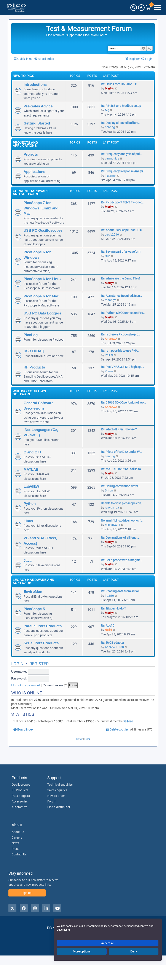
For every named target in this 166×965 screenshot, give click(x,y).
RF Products (34, 367)
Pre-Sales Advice (38, 106)
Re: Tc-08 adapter (112, 642)
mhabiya (111, 300)
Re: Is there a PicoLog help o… (120, 334)
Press (15, 848)
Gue (107, 256)
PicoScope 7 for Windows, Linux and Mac (41, 208)
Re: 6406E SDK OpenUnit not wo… (123, 402)
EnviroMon (33, 591)
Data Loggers (21, 796)
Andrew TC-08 (114, 647)
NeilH (108, 630)
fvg (107, 110)
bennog (110, 127)
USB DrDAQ (34, 351)
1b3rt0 (109, 595)
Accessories (20, 801)
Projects (31, 154)
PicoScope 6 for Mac (41, 296)
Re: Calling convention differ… (120, 486)
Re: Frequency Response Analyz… (123, 171)
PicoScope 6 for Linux (42, 279)
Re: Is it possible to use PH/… (120, 350)
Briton (109, 490)
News (15, 843)
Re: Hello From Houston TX (119, 84)
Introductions (35, 84)
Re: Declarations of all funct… (120, 537)
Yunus (109, 371)
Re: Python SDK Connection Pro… (123, 312)
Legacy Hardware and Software (33, 581)
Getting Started (37, 123)
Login (17, 664)
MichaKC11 (112, 524)
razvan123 (112, 507)
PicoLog (31, 335)
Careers (17, 837)
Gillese (128, 721)
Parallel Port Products (43, 626)
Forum (51, 801)
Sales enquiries (57, 790)
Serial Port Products (41, 643)
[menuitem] (147, 59)
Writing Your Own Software (29, 392)
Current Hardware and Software (31, 192)
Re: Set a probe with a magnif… (121, 560)
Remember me (53, 685)
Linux (28, 521)
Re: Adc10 (107, 625)
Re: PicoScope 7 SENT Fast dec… (122, 202)
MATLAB (31, 469)
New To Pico (24, 76)
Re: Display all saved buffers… (120, 122)
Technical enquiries (60, 784)
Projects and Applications (25, 144)
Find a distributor (58, 807)
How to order (56, 796)
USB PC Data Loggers (42, 313)
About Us (18, 832)
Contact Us (19, 854)
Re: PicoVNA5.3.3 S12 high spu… (122, 366)
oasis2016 (112, 234)
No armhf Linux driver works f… (121, 520)
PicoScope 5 (34, 609)
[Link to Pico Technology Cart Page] (148, 7)
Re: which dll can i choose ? (119, 429)
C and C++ (33, 452)
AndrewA (111, 338)
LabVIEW (31, 486)
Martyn (110, 88)
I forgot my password (25, 685)
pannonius (112, 158)
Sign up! (27, 893)
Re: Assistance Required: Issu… (121, 295)
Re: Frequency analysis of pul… (121, 154)
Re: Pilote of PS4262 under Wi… (121, 451)
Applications (34, 171)
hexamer (111, 175)
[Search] (133, 7)
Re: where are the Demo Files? (120, 278)
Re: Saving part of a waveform (121, 251)
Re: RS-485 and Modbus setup (121, 105)
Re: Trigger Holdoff (113, 608)
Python (30, 503)
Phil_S (109, 355)
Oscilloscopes (21, 784)
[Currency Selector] (141, 7)
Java (27, 560)
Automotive (19, 807)
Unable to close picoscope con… (122, 503)
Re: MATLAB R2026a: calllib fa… (122, 469)
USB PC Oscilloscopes (43, 230)
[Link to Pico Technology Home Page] (16, 7)
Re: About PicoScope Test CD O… (122, 230)
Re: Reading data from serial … (121, 591)
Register (39, 664)
